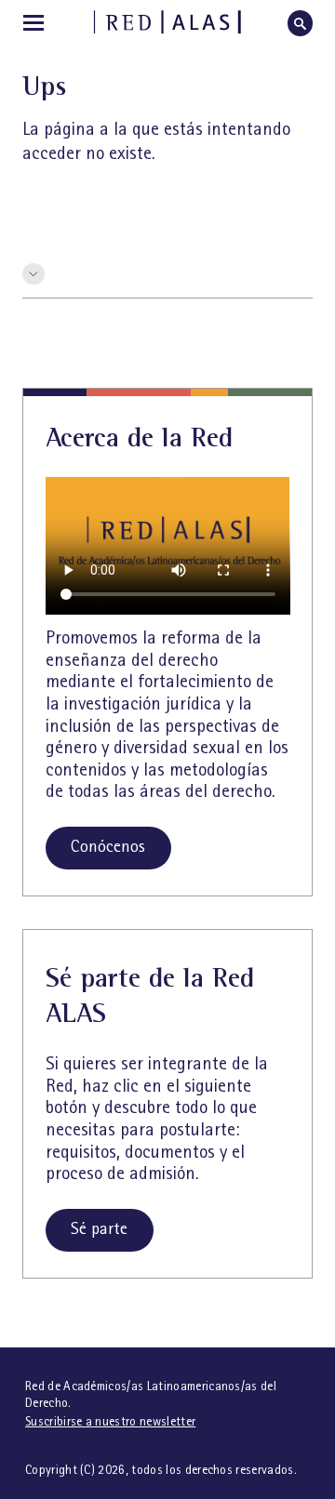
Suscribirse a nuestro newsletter (110, 1421)
